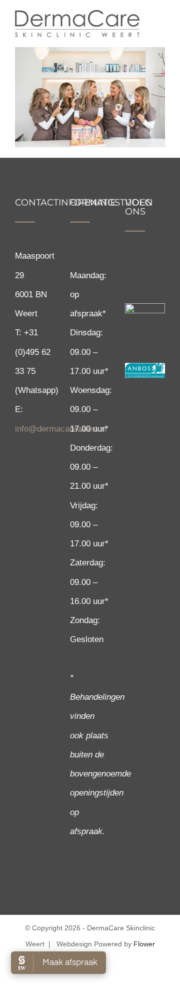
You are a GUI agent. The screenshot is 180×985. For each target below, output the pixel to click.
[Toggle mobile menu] (161, 21)
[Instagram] (146, 265)
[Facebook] (129, 265)
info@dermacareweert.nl (60, 429)
